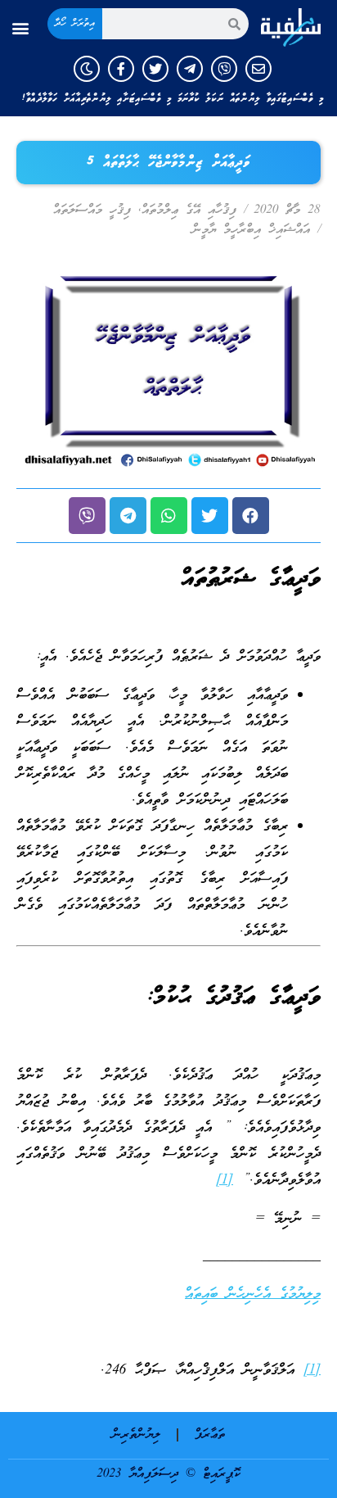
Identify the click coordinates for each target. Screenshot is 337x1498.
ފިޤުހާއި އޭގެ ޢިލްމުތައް (189, 210)
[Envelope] (258, 69)
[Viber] (224, 69)
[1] (224, 1181)
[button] (20, 28)
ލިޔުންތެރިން (136, 1435)
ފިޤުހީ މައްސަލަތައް (92, 210)
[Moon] (87, 69)
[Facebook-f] (121, 69)
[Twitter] (155, 69)
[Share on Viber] (87, 515)
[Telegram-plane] (190, 69)
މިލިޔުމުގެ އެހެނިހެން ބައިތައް (253, 1294)
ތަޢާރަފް (210, 1435)
